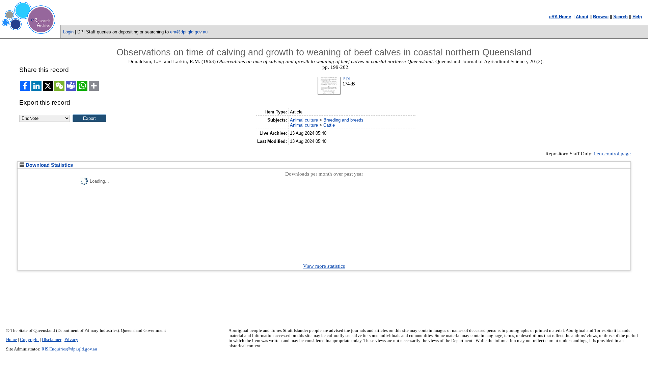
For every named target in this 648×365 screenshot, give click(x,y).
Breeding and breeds (343, 120)
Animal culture (304, 120)
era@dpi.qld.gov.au (189, 31)
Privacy (71, 339)
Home (11, 339)
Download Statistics (48, 165)
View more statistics (324, 266)
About (582, 16)
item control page (612, 153)
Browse (601, 16)
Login (68, 31)
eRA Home (560, 16)
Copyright (29, 339)
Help (637, 16)
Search (620, 16)
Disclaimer (51, 339)
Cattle (329, 125)
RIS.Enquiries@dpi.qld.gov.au (69, 349)
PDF (347, 78)
